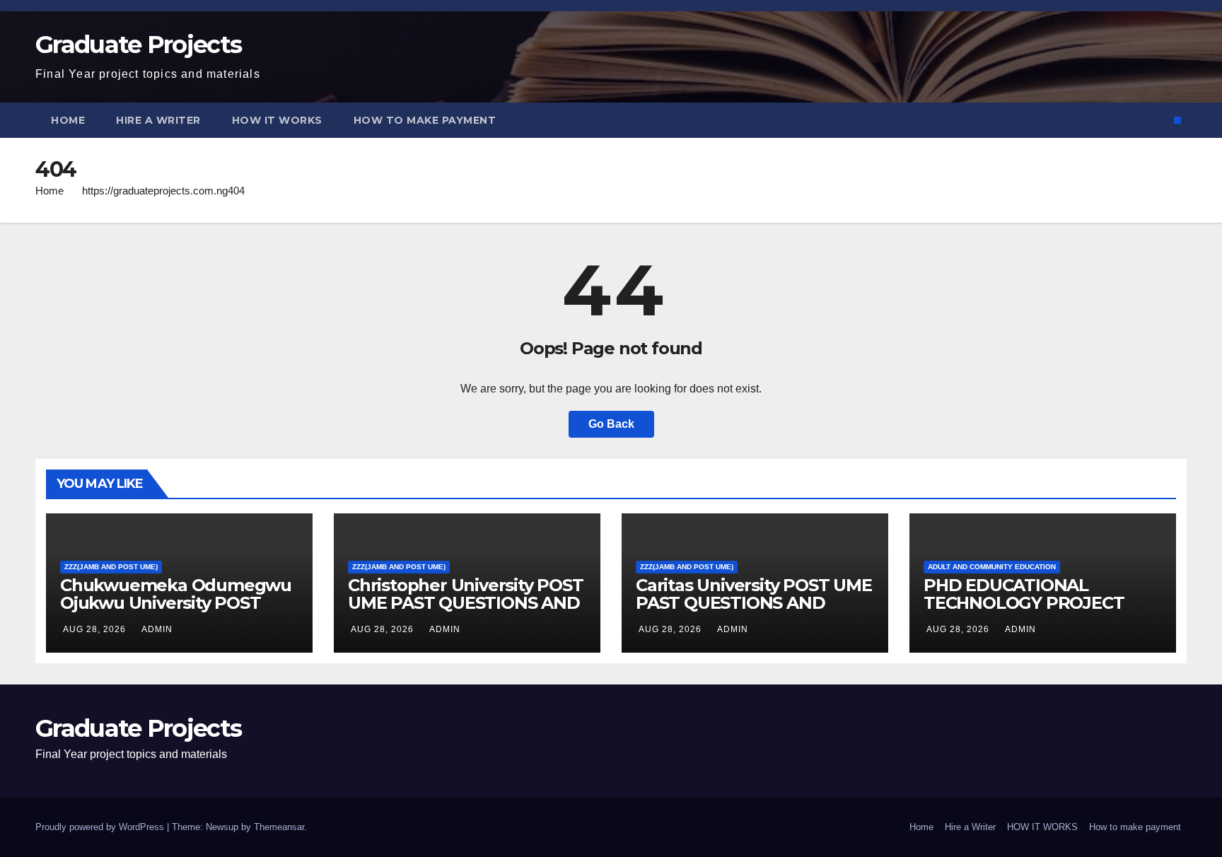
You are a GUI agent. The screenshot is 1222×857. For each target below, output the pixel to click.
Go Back (611, 424)
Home (68, 120)
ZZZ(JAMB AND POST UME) (111, 567)
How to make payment (425, 120)
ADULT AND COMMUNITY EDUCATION (992, 567)
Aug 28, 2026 (94, 629)
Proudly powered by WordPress (101, 827)
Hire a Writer (158, 120)
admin (157, 629)
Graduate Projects (138, 44)
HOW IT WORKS (277, 120)
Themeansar (279, 827)
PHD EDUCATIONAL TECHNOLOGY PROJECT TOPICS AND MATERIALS (1026, 603)
